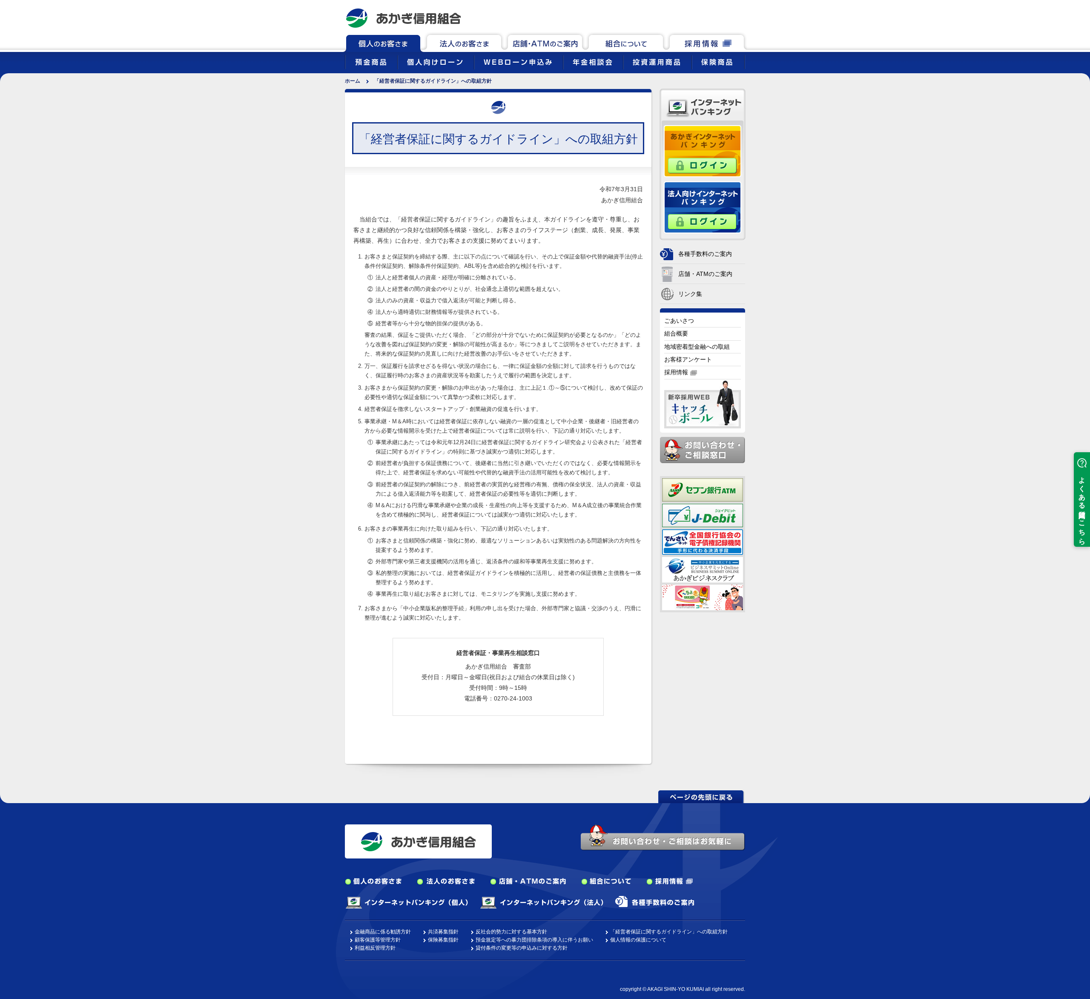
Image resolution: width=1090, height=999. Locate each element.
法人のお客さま (464, 42)
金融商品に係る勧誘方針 (383, 932)
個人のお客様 (383, 42)
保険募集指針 (443, 940)
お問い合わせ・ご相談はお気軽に (663, 837)
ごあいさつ (679, 320)
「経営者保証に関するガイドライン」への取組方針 (669, 932)
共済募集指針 (443, 932)
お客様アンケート (688, 359)
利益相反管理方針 (375, 948)
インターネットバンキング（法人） (541, 902)
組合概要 (676, 333)
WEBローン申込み (518, 62)
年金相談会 (593, 62)
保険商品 (718, 62)
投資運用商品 (657, 62)
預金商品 (371, 62)
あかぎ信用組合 (403, 18)
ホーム (352, 81)
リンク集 (690, 293)
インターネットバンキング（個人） (406, 902)
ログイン (702, 166)
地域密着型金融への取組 (697, 346)
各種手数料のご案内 (705, 253)
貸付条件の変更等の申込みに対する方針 (522, 948)
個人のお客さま (373, 881)
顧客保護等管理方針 (378, 940)
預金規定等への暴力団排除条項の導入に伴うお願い (534, 940)
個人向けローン (436, 62)
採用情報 (706, 42)
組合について (625, 42)
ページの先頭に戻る (701, 796)
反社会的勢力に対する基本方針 (511, 932)
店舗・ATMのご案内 (545, 42)
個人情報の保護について (638, 940)
